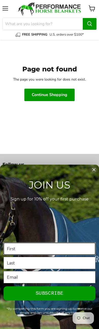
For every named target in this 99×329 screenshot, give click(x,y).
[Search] (89, 24)
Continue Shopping (49, 95)
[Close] (94, 170)
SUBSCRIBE (49, 293)
